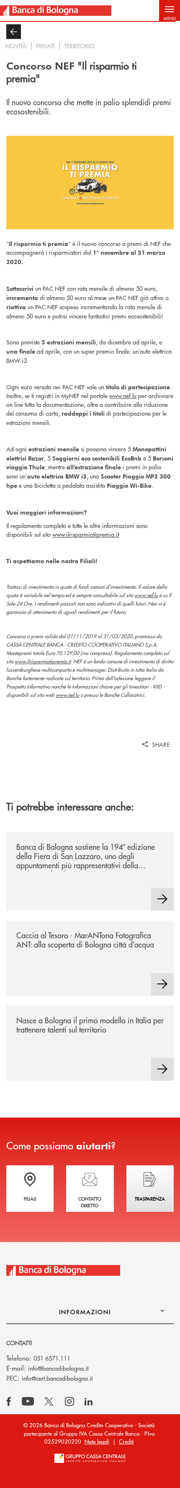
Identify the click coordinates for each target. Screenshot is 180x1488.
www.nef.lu (122, 395)
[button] (169, 10)
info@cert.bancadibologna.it (57, 1378)
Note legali (97, 1441)
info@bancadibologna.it (58, 1368)
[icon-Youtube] (27, 1401)
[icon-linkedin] (88, 1401)
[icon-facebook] (8, 1401)
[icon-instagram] (69, 1401)
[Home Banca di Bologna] (55, 10)
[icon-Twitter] (49, 1401)
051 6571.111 (51, 1358)
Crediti (126, 1441)
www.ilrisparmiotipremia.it (85, 534)
